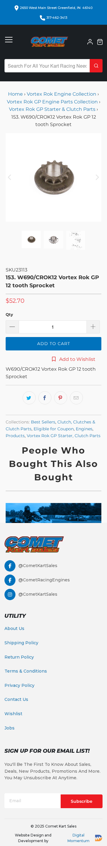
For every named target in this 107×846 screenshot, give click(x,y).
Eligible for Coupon (54, 428)
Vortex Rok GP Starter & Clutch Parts (52, 109)
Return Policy (19, 657)
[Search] (96, 65)
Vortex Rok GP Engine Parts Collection (52, 102)
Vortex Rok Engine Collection (61, 94)
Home (16, 94)
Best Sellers (43, 422)
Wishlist (13, 713)
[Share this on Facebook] (44, 397)
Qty (9, 314)
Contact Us (16, 699)
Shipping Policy (21, 642)
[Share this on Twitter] (29, 397)
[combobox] (47, 65)
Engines (84, 428)
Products (15, 435)
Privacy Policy (19, 685)
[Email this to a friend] (76, 397)
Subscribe (81, 801)
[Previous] (10, 177)
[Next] (97, 177)
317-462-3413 (56, 17)
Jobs (9, 728)
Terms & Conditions (25, 671)
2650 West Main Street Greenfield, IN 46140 (56, 8)
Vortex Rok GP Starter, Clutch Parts (63, 435)
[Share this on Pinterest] (60, 397)
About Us (14, 628)
